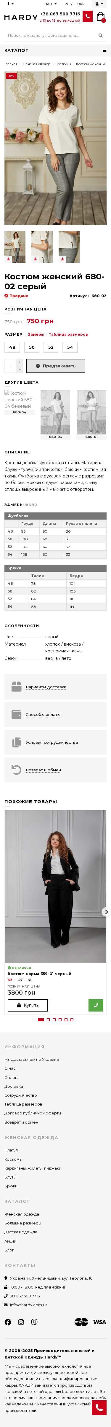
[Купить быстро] (96, 1005)
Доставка (13, 1086)
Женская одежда (36, 64)
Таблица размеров (68, 334)
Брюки (10, 1186)
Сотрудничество (20, 1095)
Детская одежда (20, 1232)
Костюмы (63, 64)
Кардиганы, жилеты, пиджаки (32, 1168)
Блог (9, 1250)
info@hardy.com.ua (29, 1305)
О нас (10, 1068)
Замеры (36, 334)
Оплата (11, 1077)
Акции (10, 1241)
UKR (81, 4)
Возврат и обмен (21, 1122)
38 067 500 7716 (25, 1296)
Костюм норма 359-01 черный (39, 973)
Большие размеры (22, 1223)
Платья (11, 1150)
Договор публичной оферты (32, 1113)
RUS (68, 4)
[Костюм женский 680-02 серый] (14, 247)
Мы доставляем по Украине (31, 1059)
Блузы (10, 1177)
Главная (10, 64)
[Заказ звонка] (99, 1407)
